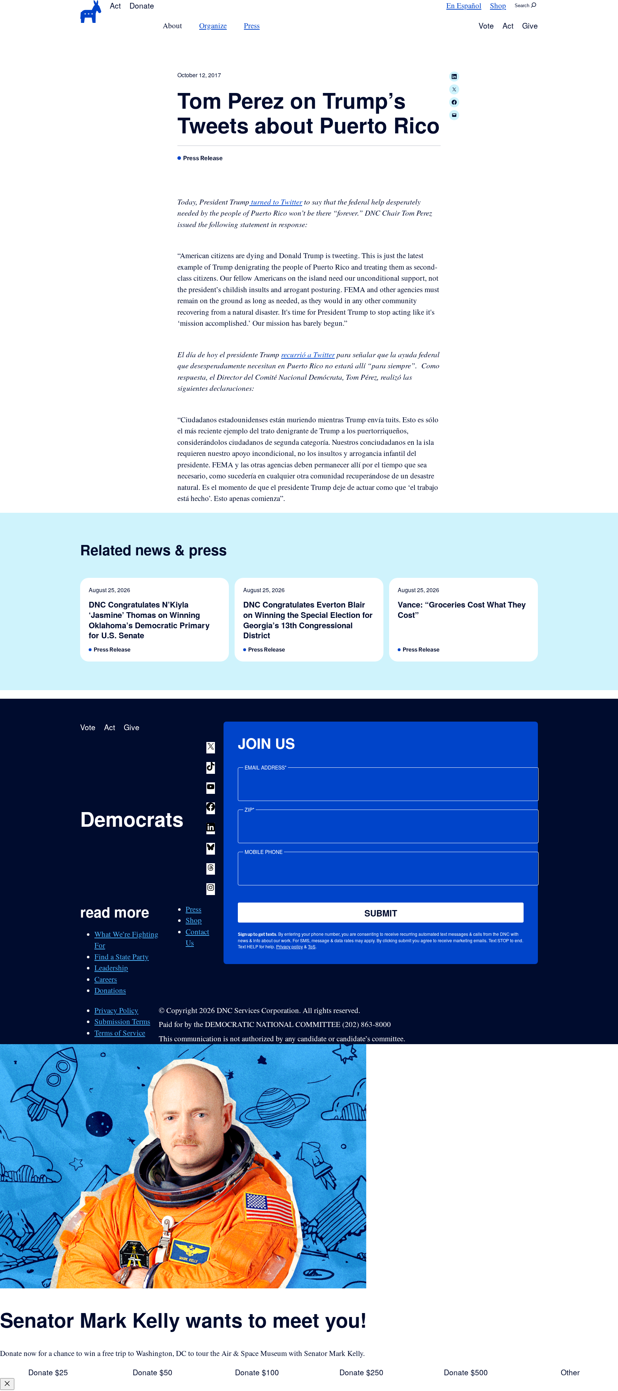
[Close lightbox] (7, 1384)
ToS (311, 946)
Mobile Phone (264, 851)
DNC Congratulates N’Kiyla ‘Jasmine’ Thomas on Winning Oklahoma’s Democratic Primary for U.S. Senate (149, 619)
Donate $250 (361, 1372)
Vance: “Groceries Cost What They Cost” (462, 609)
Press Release (203, 158)
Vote (486, 25)
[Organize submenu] (231, 26)
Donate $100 (257, 1372)
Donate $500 (466, 1372)
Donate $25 (48, 1372)
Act (115, 5)
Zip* (249, 809)
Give (530, 25)
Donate (141, 5)
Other (570, 1372)
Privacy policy (289, 946)
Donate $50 (152, 1372)
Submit (380, 913)
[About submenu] (186, 26)
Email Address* (265, 767)
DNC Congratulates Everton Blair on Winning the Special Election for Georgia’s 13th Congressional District (308, 619)
